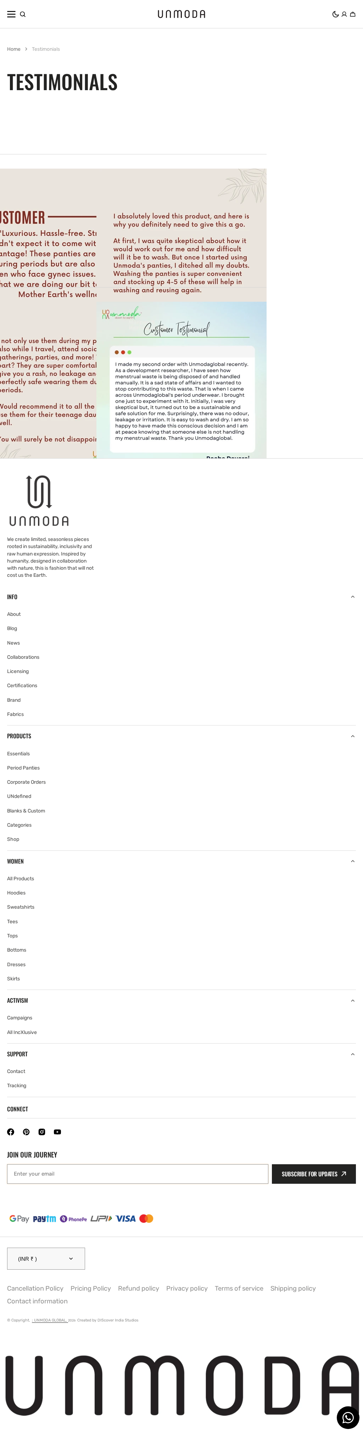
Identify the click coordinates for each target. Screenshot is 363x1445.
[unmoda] (181, 14)
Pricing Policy (91, 1288)
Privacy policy (187, 1288)
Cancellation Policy (35, 1288)
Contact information (37, 1301)
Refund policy (138, 1288)
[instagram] (42, 1132)
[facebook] (10, 1132)
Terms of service (239, 1288)
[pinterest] (26, 1132)
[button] (336, 14)
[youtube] (57, 1132)
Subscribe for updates (309, 1174)
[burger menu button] (11, 14)
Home (14, 49)
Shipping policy (293, 1288)
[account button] (344, 14)
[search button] (22, 14)
